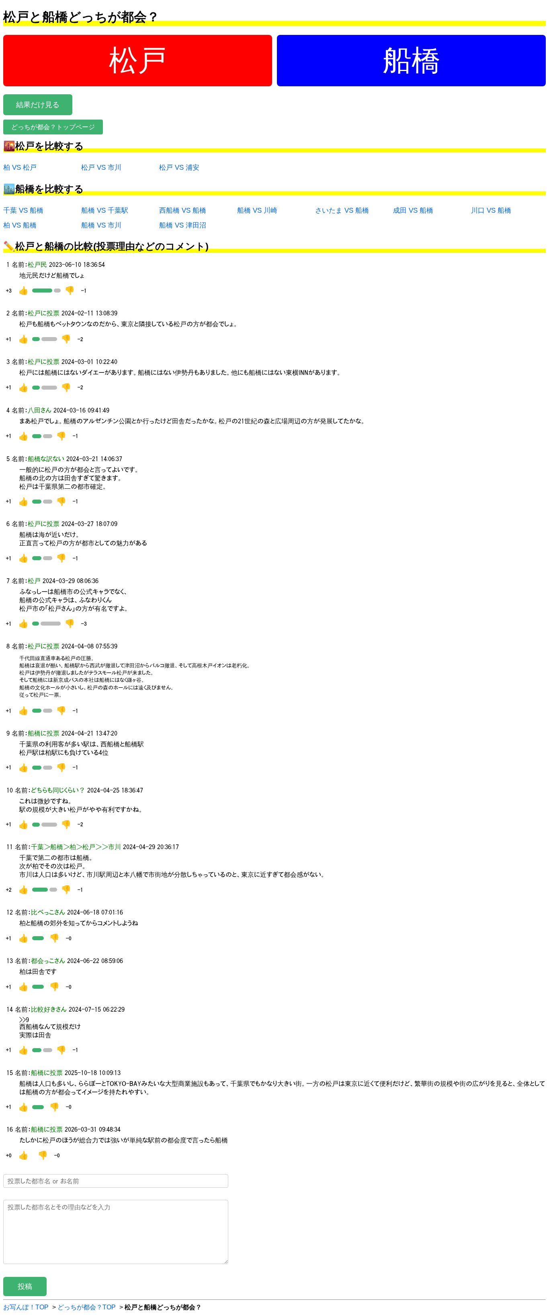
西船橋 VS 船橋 (182, 210)
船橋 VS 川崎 (257, 210)
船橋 (411, 60)
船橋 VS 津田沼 (182, 225)
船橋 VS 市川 (101, 225)
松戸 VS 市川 (101, 167)
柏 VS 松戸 (20, 167)
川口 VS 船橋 (491, 210)
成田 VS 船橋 (413, 210)
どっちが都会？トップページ (53, 127)
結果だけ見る (37, 105)
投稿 (25, 1286)
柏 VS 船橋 (20, 225)
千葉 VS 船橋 (23, 210)
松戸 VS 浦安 (179, 167)
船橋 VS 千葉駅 (104, 210)
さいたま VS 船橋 (342, 210)
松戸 (138, 60)
